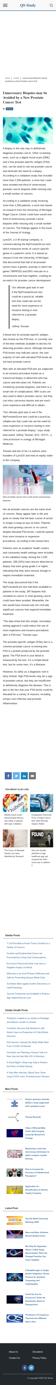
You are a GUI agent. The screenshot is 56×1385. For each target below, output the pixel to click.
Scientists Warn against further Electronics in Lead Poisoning (28, 985)
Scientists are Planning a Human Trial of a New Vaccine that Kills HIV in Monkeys (27, 1054)
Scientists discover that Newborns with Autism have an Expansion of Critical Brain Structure (27, 1032)
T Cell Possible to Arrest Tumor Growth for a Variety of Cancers (28, 945)
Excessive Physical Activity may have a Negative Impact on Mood (26, 965)
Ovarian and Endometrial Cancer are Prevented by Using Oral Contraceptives (26, 955)
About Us (13, 1351)
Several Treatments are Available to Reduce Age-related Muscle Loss (28, 995)
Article (9, 109)
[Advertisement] (28, 43)
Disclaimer (38, 1351)
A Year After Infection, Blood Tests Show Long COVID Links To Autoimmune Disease (28, 1074)
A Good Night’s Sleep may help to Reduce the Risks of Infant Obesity (27, 1064)
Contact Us (14, 1358)
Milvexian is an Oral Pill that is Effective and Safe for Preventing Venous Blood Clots (28, 975)
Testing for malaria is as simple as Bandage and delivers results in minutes (28, 1020)
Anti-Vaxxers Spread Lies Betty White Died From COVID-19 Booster (27, 1044)
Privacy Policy (40, 1358)
